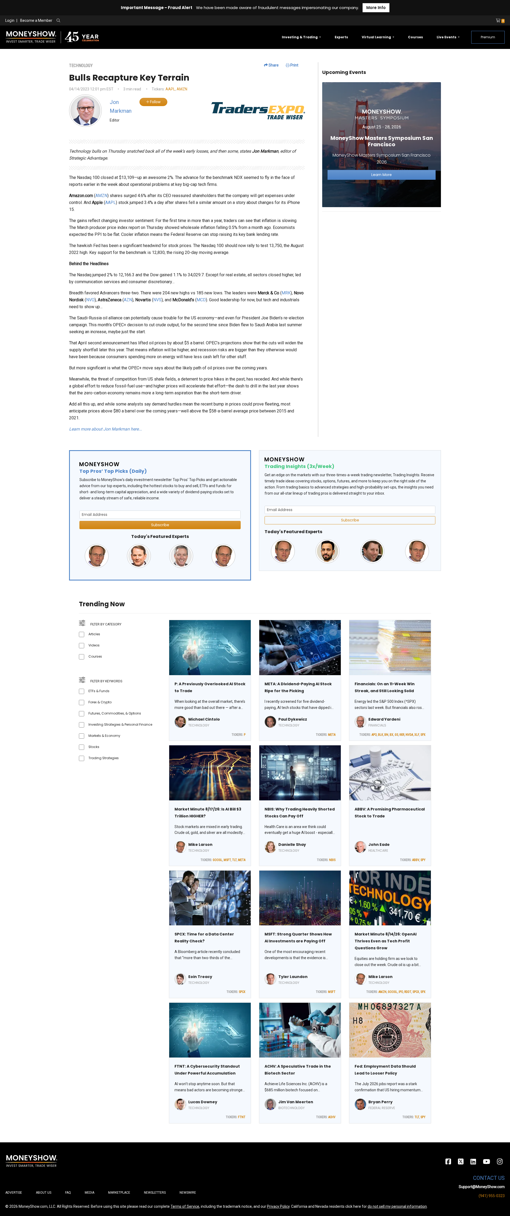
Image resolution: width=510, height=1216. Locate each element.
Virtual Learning (377, 37)
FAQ (68, 1192)
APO (374, 735)
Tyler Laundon (293, 976)
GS (396, 735)
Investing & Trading (300, 37)
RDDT (407, 992)
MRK (286, 292)
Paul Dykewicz (292, 719)
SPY (423, 860)
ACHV (331, 1117)
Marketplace (119, 1192)
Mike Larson (200, 844)
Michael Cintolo (204, 719)
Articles (94, 634)
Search (115, 21)
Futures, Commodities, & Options (114, 713)
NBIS (332, 860)
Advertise (13, 1192)
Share (273, 65)
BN (386, 735)
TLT (234, 860)
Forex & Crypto (100, 702)
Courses (415, 37)
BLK (380, 735)
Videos (94, 645)
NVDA (409, 735)
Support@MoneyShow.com (482, 1187)
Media (89, 1192)
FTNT (241, 1117)
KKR (402, 735)
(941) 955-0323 (492, 1196)
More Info (376, 7)
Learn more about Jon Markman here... (105, 429)
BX (391, 735)
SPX (423, 735)
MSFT (227, 860)
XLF (416, 735)
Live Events (447, 37)
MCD (201, 299)
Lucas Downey (202, 1102)
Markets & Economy (104, 735)
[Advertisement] (381, 253)
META (331, 735)
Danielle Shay (292, 844)
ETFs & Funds (98, 691)
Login (9, 20)
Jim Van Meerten (295, 1102)
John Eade (379, 844)
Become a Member (36, 20)
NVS (157, 299)
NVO (90, 299)
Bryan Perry (380, 1102)
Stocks (93, 747)
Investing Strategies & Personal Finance (120, 724)
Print (294, 65)
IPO (401, 992)
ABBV (415, 860)
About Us (43, 1192)
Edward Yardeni (384, 719)
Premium (488, 37)
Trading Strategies (103, 758)
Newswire (188, 1192)
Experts (341, 37)
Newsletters (155, 1192)
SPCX (242, 992)
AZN (128, 299)
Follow (155, 102)
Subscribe (160, 525)
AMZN (182, 89)
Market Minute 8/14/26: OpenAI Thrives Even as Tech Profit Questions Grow (385, 941)
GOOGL (217, 860)
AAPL (170, 89)
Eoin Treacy (200, 976)
